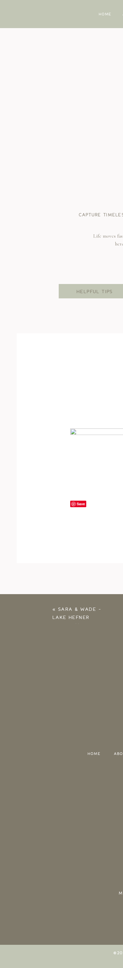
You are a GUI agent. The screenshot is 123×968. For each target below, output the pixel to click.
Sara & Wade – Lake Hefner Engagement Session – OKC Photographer (76, 626)
